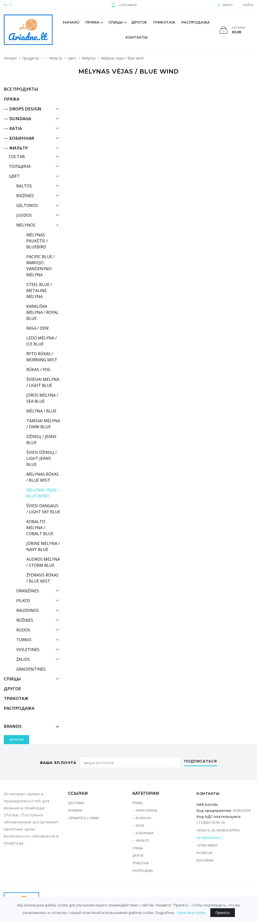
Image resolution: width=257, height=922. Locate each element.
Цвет (72, 58)
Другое (139, 22)
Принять (222, 912)
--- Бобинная (142, 833)
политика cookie (192, 912)
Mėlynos (89, 58)
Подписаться (200, 761)
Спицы (115, 22)
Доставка (76, 803)
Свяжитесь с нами (83, 818)
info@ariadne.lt (210, 838)
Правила (75, 810)
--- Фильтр (53, 58)
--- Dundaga (141, 818)
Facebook (204, 853)
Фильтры (16, 739)
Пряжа (92, 22)
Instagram (205, 860)
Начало (71, 22)
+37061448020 (127, 5)
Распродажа (195, 22)
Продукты (30, 58)
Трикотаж (164, 22)
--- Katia (138, 825)
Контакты (136, 37)
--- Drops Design (144, 810)
